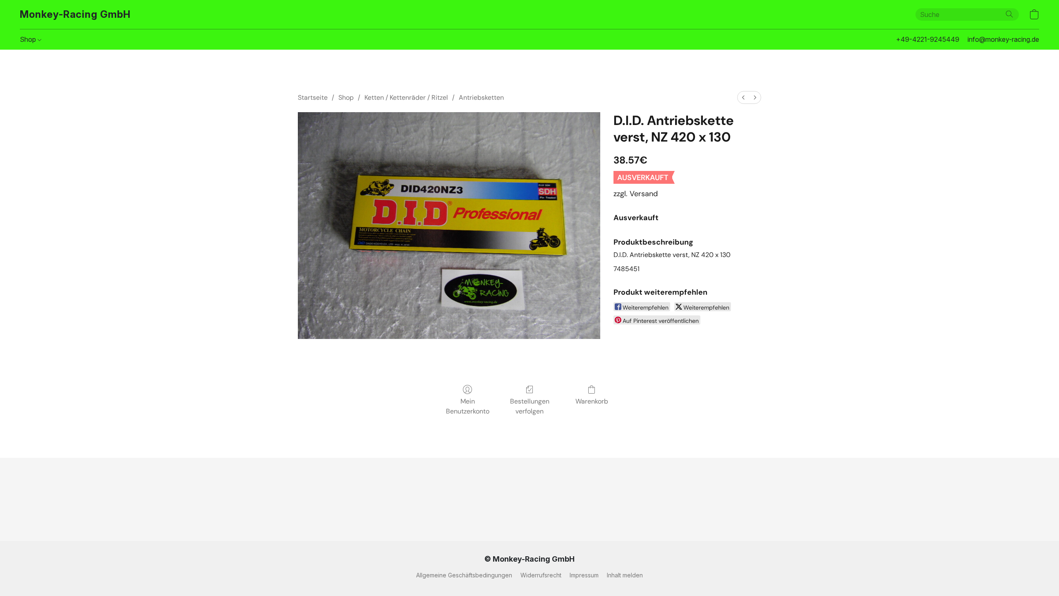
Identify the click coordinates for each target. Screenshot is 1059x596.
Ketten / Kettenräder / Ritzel (406, 97)
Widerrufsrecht (540, 575)
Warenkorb (591, 401)
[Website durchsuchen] (1009, 14)
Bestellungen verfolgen (529, 406)
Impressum (584, 575)
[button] (75, 14)
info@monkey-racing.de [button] (1003, 39)
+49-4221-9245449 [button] (927, 39)
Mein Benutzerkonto (467, 406)
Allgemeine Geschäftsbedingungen (464, 575)
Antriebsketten (481, 97)
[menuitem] (743, 97)
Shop (29, 39)
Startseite (313, 97)
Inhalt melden (625, 575)
